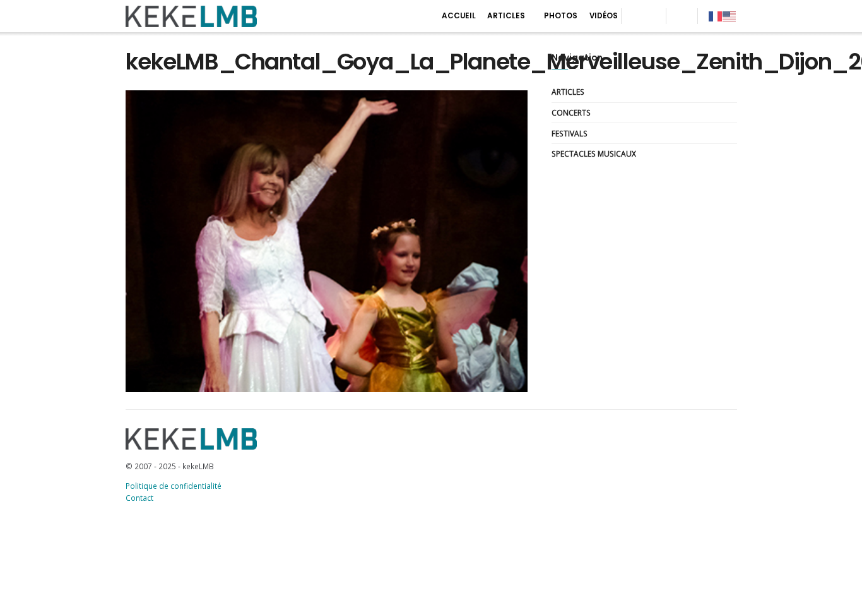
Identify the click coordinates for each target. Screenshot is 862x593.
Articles (506, 16)
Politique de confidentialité (173, 486)
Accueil (459, 16)
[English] (729, 16)
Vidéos (603, 16)
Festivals (569, 133)
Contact (139, 498)
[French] (716, 16)
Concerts (571, 112)
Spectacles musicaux (594, 153)
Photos (560, 16)
